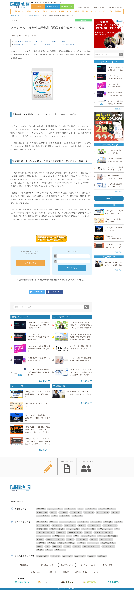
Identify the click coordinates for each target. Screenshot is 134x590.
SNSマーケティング (75, 532)
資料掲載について (98, 7)
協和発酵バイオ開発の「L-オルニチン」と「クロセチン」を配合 (39, 42)
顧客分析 (40, 539)
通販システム (89, 512)
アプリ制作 (107, 522)
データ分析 (63, 512)
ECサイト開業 (41, 522)
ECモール (54, 11)
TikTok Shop (60, 550)
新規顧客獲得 (65, 516)
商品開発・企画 (42, 529)
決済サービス (57, 525)
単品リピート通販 (102, 512)
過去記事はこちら (67, 565)
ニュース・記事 (27, 15)
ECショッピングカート (68, 522)
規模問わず (101, 556)
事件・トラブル (107, 11)
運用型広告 (61, 532)
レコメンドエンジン (88, 536)
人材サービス (77, 516)
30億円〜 (91, 556)
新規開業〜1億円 (42, 556)
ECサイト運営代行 (43, 525)
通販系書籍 (118, 11)
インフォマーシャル (43, 536)
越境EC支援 (41, 543)
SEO (117, 529)
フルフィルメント (106, 539)
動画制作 (70, 539)
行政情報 (76, 11)
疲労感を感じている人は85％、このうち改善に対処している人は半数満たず (44, 44)
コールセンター (76, 512)
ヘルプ (109, 198)
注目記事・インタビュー (33, 11)
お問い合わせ (35, 572)
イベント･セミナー (66, 6)
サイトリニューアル (55, 509)
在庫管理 (93, 539)
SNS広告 (76, 546)
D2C (47, 546)
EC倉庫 (67, 546)
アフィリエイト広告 (89, 529)
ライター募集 (107, 565)
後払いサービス (70, 525)
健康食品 (14, 35)
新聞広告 (88, 532)
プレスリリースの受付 (87, 565)
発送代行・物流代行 (57, 529)
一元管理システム (94, 525)
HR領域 (39, 550)
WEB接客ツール (58, 536)
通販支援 (62, 11)
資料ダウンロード (52, 6)
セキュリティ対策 (42, 516)
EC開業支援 (41, 509)
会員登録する (30, 263)
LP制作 (39, 546)
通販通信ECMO (15, 15)
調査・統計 (85, 11)
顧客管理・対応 (42, 512)
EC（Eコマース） (35, 35)
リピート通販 (83, 522)
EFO (76, 536)
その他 (54, 516)
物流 (80, 509)
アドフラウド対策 (108, 546)
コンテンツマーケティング (45, 532)
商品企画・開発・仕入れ (107, 509)
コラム (69, 11)
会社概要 (49, 572)
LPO (69, 536)
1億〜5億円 (55, 556)
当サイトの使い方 (83, 7)
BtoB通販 (115, 512)
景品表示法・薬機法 (108, 543)
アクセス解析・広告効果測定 (107, 536)
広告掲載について (26, 565)
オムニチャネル (23, 35)
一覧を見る (118, 109)
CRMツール (57, 546)
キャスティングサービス (91, 546)
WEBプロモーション (105, 529)
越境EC (53, 512)
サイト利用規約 (63, 572)
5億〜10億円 (67, 556)
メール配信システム (110, 525)
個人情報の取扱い (81, 572)
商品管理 (81, 525)
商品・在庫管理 (91, 509)
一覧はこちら (42, 381)
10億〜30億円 (79, 556)
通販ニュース (19, 11)
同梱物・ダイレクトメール (55, 539)
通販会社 (45, 11)
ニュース (38, 6)
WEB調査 (81, 543)
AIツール (49, 550)
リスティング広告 (73, 529)
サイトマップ (98, 572)
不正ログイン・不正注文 (66, 543)
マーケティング (95, 11)
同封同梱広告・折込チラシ (103, 532)
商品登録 (118, 522)
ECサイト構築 (95, 522)
